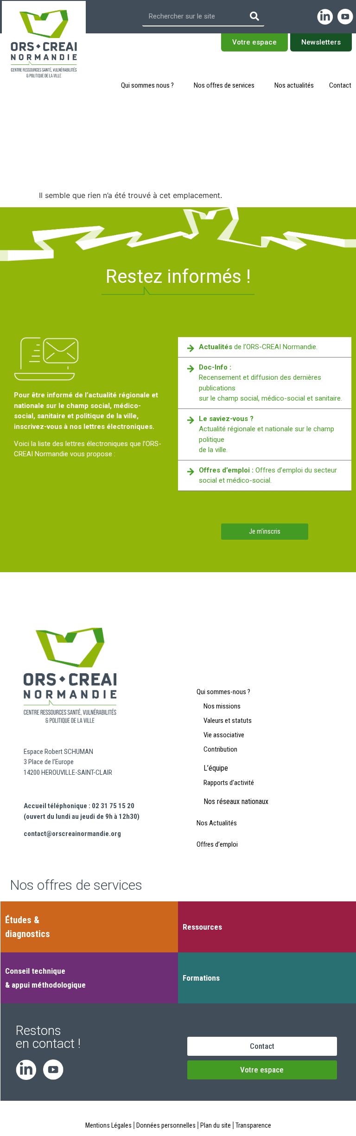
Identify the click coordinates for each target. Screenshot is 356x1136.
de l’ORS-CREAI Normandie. (258, 347)
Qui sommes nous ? (147, 85)
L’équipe (215, 768)
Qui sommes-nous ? (223, 692)
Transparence (253, 1125)
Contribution (220, 749)
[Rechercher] (254, 16)
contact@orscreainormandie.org (72, 834)
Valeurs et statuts (227, 720)
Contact (340, 85)
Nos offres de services (224, 85)
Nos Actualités (217, 823)
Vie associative (223, 735)
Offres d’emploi (217, 844)
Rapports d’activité (228, 783)
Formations (201, 978)
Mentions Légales (108, 1125)
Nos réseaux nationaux (235, 801)
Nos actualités (294, 85)
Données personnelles (166, 1125)
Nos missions (222, 706)
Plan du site (215, 1125)
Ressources (202, 927)
